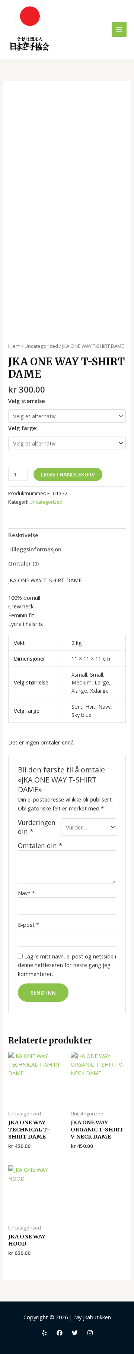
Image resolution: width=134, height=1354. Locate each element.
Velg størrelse (26, 400)
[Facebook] (60, 1333)
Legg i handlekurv (68, 474)
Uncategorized (41, 346)
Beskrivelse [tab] (23, 535)
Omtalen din (40, 845)
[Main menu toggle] (119, 29)
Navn (26, 893)
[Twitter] (75, 1333)
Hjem (14, 346)
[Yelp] (44, 1333)
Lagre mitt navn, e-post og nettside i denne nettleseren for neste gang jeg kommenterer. (67, 964)
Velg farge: (23, 428)
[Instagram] (90, 1333)
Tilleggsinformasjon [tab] (34, 549)
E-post (28, 924)
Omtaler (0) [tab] (23, 563)
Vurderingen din (36, 826)
